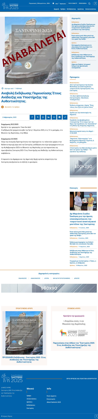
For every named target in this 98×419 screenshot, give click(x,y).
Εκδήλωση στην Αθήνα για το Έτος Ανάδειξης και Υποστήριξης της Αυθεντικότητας (83, 56)
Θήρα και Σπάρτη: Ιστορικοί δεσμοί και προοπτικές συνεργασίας (81, 66)
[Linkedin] (48, 117)
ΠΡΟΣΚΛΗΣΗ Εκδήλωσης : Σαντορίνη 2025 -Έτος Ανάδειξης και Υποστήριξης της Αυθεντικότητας (24, 359)
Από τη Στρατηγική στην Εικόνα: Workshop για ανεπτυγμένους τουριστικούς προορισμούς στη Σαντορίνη (81, 87)
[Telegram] (59, 117)
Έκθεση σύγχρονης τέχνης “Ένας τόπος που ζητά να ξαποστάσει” (82, 106)
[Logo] (10, 6)
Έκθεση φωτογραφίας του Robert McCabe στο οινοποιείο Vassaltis (81, 243)
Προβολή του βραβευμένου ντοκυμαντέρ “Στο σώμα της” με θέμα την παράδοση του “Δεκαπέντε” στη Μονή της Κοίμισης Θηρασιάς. (83, 123)
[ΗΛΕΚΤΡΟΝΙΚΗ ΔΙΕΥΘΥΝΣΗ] (54, 117)
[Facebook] (95, 3)
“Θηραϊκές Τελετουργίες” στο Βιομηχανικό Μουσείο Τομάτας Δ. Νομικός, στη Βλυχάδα (82, 140)
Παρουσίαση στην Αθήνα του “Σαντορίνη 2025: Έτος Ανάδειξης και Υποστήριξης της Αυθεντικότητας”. (74, 345)
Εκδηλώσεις (75, 22)
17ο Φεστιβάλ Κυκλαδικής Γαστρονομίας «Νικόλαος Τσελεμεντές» (79, 98)
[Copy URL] (65, 117)
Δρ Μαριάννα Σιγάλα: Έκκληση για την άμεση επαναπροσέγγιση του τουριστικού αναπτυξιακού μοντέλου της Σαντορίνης (83, 27)
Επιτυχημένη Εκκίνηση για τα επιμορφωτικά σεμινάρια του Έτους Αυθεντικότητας (82, 46)
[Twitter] (37, 117)
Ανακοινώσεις (74, 82)
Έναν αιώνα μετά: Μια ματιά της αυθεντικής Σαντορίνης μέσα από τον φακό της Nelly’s (83, 37)
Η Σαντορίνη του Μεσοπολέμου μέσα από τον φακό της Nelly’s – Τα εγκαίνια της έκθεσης (83, 150)
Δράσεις (74, 43)
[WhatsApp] (43, 117)
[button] (89, 3)
